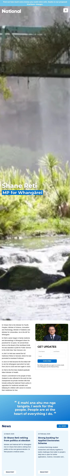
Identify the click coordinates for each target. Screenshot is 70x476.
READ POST (10, 472)
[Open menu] (65, 10)
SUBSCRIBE (47, 361)
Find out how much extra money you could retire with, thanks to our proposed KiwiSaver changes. (35, 3)
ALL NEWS (62, 426)
